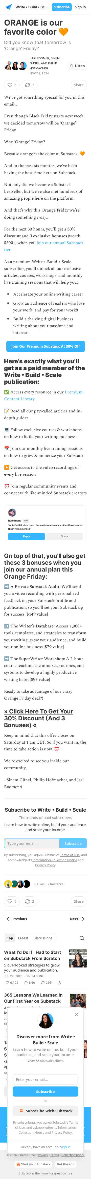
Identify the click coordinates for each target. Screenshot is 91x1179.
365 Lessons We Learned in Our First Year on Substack (33, 998)
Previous (20, 919)
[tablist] (29, 938)
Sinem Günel (35, 976)
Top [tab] (10, 938)
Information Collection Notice (55, 860)
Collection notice (73, 1155)
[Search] (82, 938)
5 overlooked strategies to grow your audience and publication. (32, 967)
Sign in (80, 7)
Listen (80, 66)
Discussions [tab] (42, 938)
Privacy (43, 1155)
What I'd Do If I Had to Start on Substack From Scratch (32, 955)
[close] (76, 1014)
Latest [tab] (23, 938)
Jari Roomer (39, 58)
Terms (54, 1155)
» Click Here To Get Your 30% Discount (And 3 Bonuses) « (38, 718)
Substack (25, 1173)
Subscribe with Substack (49, 1110)
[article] (45, 967)
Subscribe (62, 7)
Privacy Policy (62, 1132)
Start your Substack (35, 1164)
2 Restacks (55, 884)
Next (74, 919)
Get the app (66, 1164)
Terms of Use (70, 855)
